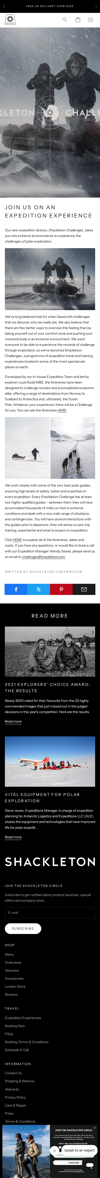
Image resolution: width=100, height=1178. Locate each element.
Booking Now (15, 1026)
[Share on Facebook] (16, 589)
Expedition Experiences (23, 1018)
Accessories (14, 978)
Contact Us (13, 1073)
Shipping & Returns (19, 1081)
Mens (9, 954)
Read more (13, 721)
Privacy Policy (15, 1097)
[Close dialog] (94, 1128)
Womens (12, 970)
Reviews (11, 994)
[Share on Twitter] (38, 589)
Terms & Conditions (20, 1121)
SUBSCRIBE (73, 1163)
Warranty (12, 1089)
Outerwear (13, 962)
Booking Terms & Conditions (27, 1042)
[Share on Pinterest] (61, 589)
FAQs (9, 1034)
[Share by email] (84, 589)
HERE (62, 410)
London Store (15, 986)
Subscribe (23, 928)
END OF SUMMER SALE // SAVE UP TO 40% (50, 6)
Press (9, 1113)
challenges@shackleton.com (43, 557)
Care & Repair (15, 1105)
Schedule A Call (17, 1050)
